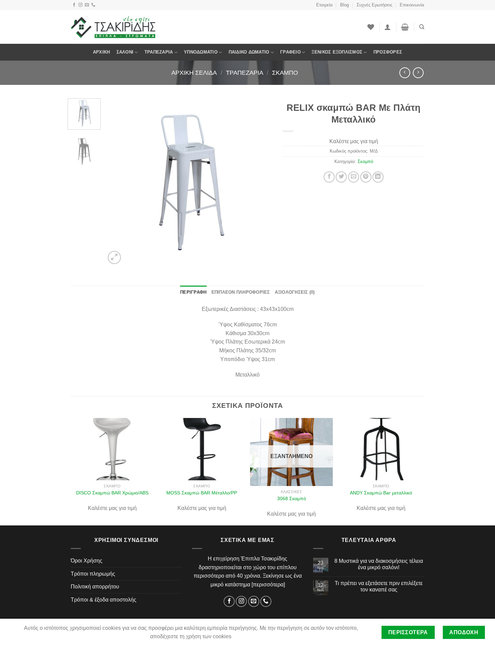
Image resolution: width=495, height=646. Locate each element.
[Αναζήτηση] (421, 27)
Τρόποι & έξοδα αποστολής (103, 600)
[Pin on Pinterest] (365, 177)
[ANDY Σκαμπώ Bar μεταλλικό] (381, 449)
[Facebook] (74, 5)
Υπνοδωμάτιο (201, 52)
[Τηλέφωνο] (93, 5)
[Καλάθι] (405, 27)
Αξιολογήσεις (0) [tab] (295, 292)
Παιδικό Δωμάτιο (249, 52)
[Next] (261, 181)
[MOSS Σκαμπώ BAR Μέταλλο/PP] (201, 449)
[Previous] (117, 181)
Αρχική (101, 52)
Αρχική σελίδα (194, 72)
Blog (344, 4)
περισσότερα (268, 584)
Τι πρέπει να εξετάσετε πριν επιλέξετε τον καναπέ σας (379, 586)
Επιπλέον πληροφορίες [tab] (240, 292)
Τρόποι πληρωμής (93, 574)
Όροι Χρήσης (86, 560)
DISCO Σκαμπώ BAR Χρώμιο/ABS (112, 492)
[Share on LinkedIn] (378, 177)
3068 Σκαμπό (291, 498)
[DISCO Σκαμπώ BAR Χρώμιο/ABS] (112, 449)
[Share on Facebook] (329, 177)
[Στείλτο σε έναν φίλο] (353, 177)
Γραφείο (290, 52)
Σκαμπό (285, 72)
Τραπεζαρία (158, 52)
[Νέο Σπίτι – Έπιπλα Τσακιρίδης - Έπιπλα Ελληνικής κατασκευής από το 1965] (113, 27)
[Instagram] (80, 5)
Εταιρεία (324, 4)
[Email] (87, 5)
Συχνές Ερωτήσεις (374, 4)
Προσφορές (387, 52)
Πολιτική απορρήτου (95, 586)
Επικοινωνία (412, 4)
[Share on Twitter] (341, 177)
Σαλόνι (125, 52)
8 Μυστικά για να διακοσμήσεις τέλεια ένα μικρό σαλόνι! (378, 564)
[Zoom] (114, 257)
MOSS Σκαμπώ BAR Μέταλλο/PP (201, 492)
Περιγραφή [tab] (193, 292)
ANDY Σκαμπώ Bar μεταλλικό (381, 492)
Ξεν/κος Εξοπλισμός (336, 52)
